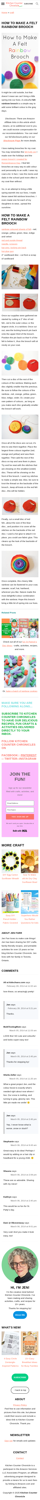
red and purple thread (12, 240)
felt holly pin (30, 152)
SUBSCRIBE (20, 1377)
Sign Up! (8, 1441)
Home (4, 12)
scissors (13, 244)
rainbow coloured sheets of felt (16, 229)
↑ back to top (20, 1390)
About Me (20, 1315)
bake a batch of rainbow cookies (21, 691)
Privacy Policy (20, 1405)
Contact (20, 1458)
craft (12, 12)
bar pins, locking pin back (14, 248)
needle (5, 244)
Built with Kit (20, 831)
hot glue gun (8, 251)
